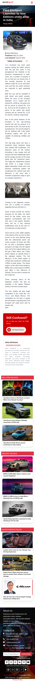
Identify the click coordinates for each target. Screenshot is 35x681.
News (10, 24)
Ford (6, 65)
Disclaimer (14, 675)
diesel (15, 101)
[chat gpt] (8, 670)
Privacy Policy (17, 680)
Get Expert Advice (18, 330)
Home (5, 24)
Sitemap (7, 675)
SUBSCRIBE (26, 654)
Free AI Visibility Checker (15, 645)
